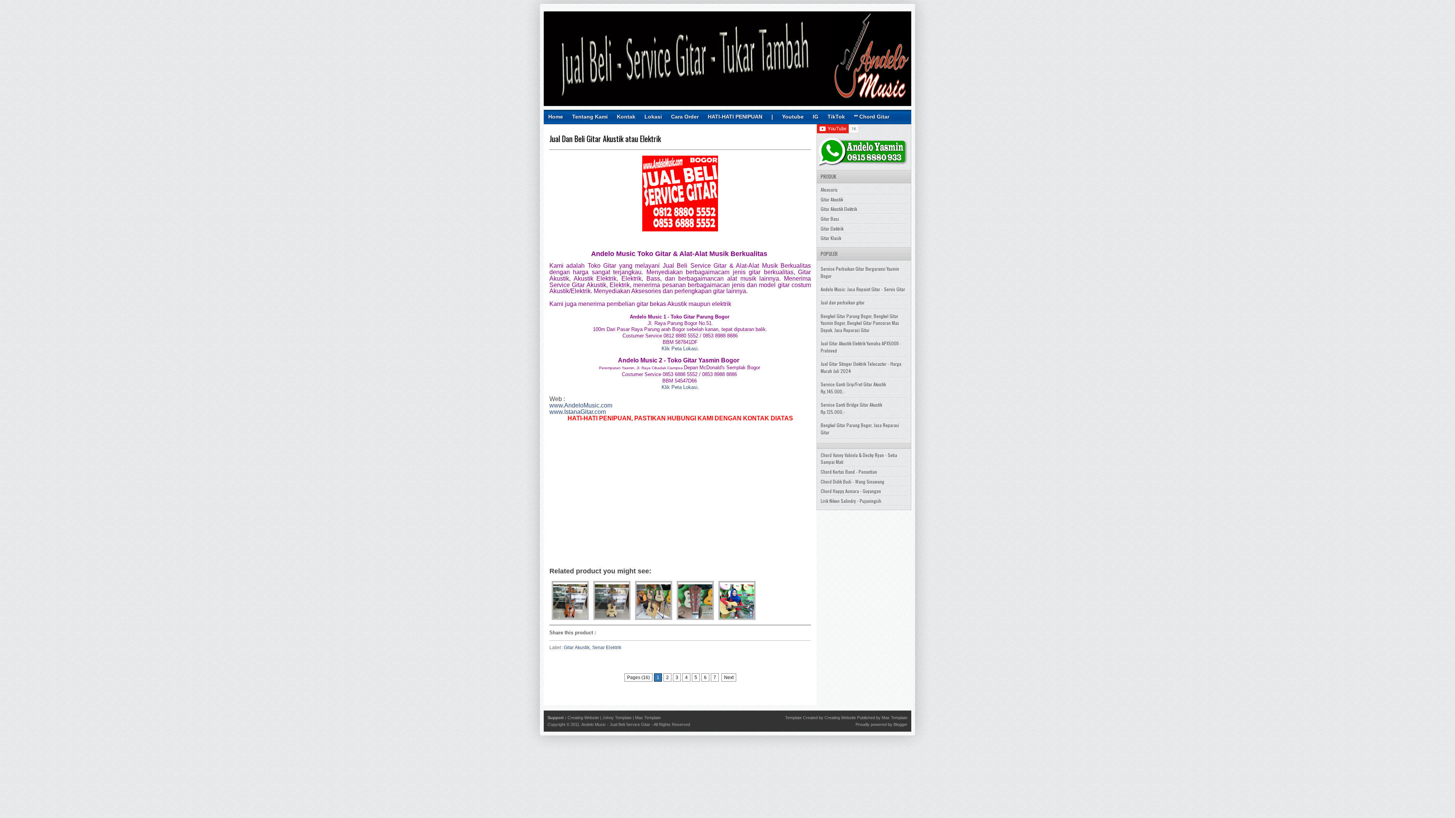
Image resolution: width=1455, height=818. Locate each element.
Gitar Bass (830, 218)
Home (555, 117)
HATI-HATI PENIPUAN (735, 117)
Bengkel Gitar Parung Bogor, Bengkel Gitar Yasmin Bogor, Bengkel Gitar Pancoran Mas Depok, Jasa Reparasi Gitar (860, 323)
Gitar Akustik (577, 647)
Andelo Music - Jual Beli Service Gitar (615, 724)
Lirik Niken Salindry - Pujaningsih (851, 501)
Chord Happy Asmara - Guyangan (851, 491)
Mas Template (648, 717)
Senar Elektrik (607, 647)
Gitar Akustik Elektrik (839, 209)
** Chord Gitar (871, 117)
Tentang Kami (590, 117)
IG (815, 117)
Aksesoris (829, 189)
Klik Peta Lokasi (680, 348)
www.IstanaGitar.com (577, 412)
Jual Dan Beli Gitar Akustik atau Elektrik (605, 138)
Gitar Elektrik (832, 228)
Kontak (626, 117)
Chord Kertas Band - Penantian (849, 471)
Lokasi (653, 117)
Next (729, 677)
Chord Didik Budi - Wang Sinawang (852, 481)
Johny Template (617, 717)
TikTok (836, 117)
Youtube (793, 117)
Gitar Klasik (831, 238)
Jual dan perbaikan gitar (843, 302)
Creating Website (583, 717)
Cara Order (685, 117)
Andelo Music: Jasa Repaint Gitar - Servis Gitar (863, 289)
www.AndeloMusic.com (580, 405)
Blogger (900, 724)
